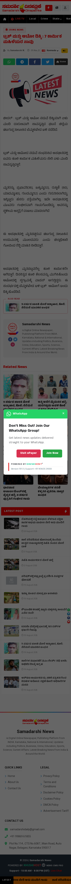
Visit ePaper (28, 453)
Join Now (52, 453)
